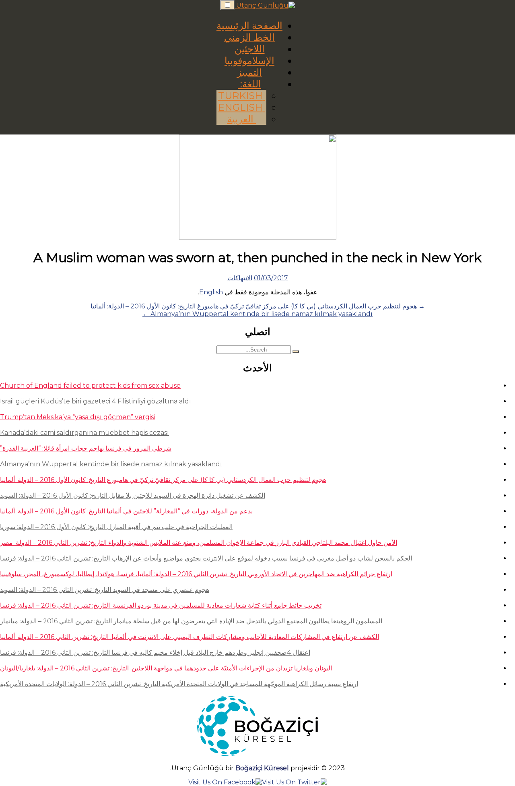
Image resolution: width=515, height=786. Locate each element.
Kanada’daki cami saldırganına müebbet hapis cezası (84, 432)
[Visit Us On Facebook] (225, 782)
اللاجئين (250, 49)
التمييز (249, 72)
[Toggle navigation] (227, 5)
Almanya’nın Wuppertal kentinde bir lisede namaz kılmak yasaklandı (111, 464)
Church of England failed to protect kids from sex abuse (90, 385)
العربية (241, 119)
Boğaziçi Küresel (262, 768)
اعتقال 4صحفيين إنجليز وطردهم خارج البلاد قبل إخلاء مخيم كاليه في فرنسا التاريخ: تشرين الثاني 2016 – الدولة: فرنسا (155, 652)
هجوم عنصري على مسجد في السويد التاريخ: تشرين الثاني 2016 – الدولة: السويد (104, 590)
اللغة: (249, 84)
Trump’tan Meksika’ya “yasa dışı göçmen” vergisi (77, 417)
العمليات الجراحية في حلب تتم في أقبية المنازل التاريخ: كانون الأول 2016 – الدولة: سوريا (116, 527)
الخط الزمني (249, 37)
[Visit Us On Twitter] (294, 782)
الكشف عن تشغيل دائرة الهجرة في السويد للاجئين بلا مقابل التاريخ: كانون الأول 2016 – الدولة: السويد (132, 495)
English (241, 107)
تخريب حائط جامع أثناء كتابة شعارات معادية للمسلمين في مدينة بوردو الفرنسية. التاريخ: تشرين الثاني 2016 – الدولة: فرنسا (160, 605)
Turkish (241, 95)
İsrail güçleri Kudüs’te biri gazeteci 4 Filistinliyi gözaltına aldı (95, 401)
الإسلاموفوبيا (249, 60)
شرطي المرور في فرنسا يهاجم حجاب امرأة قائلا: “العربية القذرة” (85, 448)
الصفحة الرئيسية (249, 25)
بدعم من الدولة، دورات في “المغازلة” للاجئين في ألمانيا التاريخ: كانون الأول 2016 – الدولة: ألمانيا (126, 511)
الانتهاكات (239, 278)
